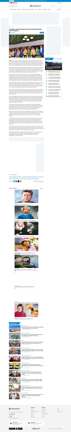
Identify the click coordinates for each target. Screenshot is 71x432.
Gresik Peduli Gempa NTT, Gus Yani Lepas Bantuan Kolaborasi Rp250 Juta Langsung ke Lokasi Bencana (32, 357)
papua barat (41, 176)
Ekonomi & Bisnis (13, 9)
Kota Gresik (23, 378)
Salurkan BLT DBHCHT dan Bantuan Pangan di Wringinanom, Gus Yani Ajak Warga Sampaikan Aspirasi (31, 373)
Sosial (58, 410)
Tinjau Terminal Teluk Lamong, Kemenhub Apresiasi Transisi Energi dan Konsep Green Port (32, 327)
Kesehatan (45, 9)
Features (18, 9)
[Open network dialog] (58, 3)
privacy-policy (33, 410)
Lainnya (49, 9)
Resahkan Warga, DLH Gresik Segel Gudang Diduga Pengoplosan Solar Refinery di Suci (53, 67)
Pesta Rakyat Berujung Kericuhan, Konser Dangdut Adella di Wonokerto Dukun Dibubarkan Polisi (32, 342)
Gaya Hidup (23, 9)
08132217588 (11, 415)
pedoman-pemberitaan (35, 411)
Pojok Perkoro (44, 410)
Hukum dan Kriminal (30, 9)
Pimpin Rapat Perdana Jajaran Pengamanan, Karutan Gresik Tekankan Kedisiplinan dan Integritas (53, 94)
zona (10, 178)
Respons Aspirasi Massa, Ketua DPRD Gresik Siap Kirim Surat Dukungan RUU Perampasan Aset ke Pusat (31, 388)
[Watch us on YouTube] (15, 2)
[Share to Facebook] (16, 181)
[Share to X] (18, 181)
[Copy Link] (21, 181)
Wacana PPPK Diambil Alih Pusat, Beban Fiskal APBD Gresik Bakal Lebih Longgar (54, 81)
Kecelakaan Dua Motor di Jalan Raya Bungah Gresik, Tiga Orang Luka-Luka (54, 72)
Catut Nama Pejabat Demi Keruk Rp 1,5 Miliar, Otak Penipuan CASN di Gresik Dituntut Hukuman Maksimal (32, 395)
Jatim (36, 9)
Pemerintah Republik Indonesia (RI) (15, 176)
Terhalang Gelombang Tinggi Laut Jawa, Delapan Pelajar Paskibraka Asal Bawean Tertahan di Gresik (32, 350)
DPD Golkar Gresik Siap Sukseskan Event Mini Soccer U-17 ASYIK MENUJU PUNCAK (54, 87)
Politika (12, 26)
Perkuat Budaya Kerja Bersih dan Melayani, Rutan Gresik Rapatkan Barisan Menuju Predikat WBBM (31, 380)
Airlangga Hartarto (15, 178)
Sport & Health (59, 411)
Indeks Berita (33, 417)
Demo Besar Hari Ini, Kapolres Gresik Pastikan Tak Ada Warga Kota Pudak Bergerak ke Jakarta (54, 90)
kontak (32, 413)
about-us (32, 415)
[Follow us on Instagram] (13, 2)
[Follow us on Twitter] (11, 2)
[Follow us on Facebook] (9, 2)
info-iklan (32, 414)
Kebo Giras (40, 9)
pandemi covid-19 (23, 178)
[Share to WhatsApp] (14, 181)
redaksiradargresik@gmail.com (14, 418)
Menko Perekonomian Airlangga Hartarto (30, 176)
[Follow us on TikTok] (16, 2)
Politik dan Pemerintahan (25, 333)
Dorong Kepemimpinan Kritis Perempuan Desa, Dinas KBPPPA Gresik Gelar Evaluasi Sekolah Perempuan (53, 85)
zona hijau (29, 178)
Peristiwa (22, 340)
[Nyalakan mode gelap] (61, 3)
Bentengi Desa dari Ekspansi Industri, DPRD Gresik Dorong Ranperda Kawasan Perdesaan (32, 335)
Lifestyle (43, 417)
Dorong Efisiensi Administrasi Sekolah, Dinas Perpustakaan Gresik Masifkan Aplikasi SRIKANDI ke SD (32, 365)
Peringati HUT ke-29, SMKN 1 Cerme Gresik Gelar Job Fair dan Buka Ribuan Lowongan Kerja (54, 75)
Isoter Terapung (35, 178)
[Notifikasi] (60, 3)
